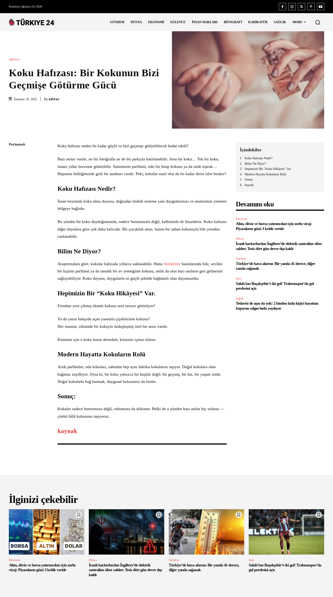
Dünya (240, 238)
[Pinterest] (311, 6)
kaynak (249, 185)
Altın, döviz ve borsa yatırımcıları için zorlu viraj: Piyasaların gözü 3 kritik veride (42, 567)
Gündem (241, 258)
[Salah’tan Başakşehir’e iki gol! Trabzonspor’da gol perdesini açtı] (286, 532)
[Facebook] (282, 6)
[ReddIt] (13, 198)
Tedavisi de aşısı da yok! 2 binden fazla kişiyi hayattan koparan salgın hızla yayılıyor (277, 306)
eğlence (14, 59)
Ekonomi (241, 218)
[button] (317, 22)
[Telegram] (13, 208)
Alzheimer (172, 264)
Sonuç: (249, 179)
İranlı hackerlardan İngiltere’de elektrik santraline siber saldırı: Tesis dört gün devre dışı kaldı (125, 570)
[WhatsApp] (13, 187)
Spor (238, 278)
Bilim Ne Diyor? (255, 163)
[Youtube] (320, 6)
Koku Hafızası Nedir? (259, 158)
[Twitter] (301, 6)
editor (54, 99)
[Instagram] (292, 6)
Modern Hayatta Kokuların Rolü (265, 174)
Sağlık (240, 298)
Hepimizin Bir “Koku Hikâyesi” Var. (268, 169)
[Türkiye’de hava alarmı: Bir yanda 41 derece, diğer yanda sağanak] (206, 532)
